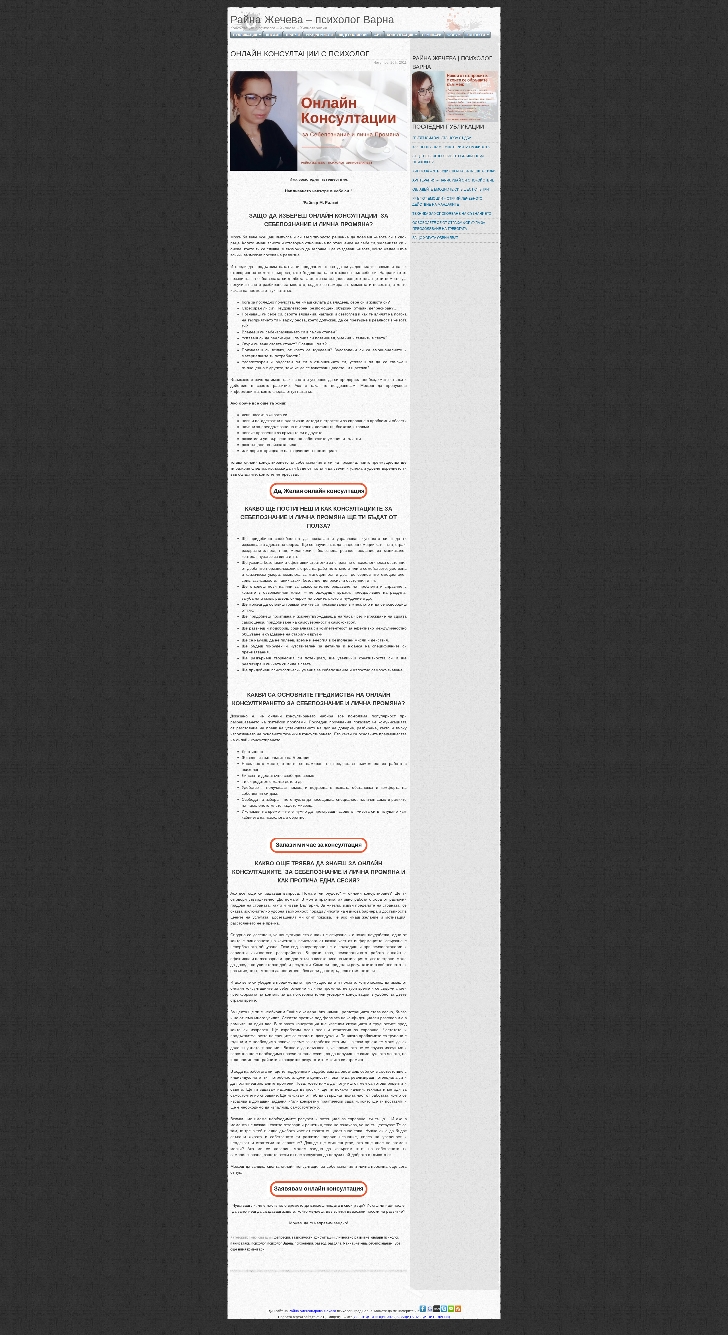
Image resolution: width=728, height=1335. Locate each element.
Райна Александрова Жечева (313, 1311)
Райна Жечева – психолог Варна (312, 20)
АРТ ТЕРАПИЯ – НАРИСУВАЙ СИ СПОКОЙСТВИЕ (453, 180)
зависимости (302, 1237)
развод (320, 1243)
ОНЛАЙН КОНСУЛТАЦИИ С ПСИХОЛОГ (299, 53)
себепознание (380, 1243)
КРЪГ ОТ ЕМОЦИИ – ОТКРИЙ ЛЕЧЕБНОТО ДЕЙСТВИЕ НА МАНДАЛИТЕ (447, 202)
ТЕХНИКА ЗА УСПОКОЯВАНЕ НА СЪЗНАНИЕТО (451, 214)
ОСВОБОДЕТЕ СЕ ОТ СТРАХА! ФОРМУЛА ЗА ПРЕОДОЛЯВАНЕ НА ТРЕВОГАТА (448, 226)
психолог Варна (280, 1243)
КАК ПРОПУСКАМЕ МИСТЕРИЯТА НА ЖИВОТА (451, 147)
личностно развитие (352, 1237)
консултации (324, 1237)
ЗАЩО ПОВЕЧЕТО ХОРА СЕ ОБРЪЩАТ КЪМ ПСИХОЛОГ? (448, 159)
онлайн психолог (384, 1237)
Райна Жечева (355, 1243)
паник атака (240, 1243)
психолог (258, 1243)
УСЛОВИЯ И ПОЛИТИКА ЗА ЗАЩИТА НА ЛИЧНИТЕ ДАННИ (401, 1317)
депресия (282, 1237)
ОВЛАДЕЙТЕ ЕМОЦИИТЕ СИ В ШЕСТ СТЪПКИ (450, 189)
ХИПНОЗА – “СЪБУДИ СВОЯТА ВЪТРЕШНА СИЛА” (453, 171)
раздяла (335, 1243)
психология (304, 1243)
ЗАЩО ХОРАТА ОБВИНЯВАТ (435, 238)
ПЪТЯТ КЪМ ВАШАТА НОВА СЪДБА (441, 138)
